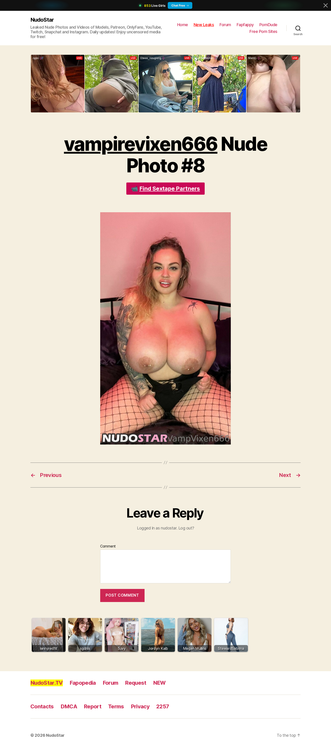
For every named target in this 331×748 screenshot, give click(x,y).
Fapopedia (83, 683)
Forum (225, 24)
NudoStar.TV (46, 683)
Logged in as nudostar (157, 528)
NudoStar (42, 19)
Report (92, 706)
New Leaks (204, 24)
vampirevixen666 (141, 143)
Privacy (140, 706)
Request (135, 683)
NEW (159, 683)
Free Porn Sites (263, 31)
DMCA (69, 706)
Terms (116, 706)
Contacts (42, 706)
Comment (108, 546)
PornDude (268, 24)
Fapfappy (245, 24)
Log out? (186, 528)
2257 (162, 706)
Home (182, 24)
